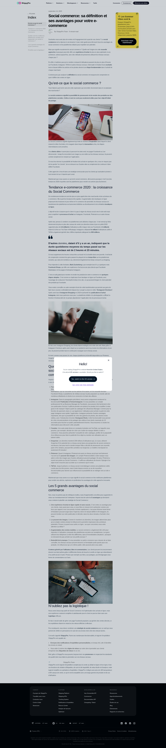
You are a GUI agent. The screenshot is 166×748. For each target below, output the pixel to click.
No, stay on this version (83, 385)
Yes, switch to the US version (81, 379)
